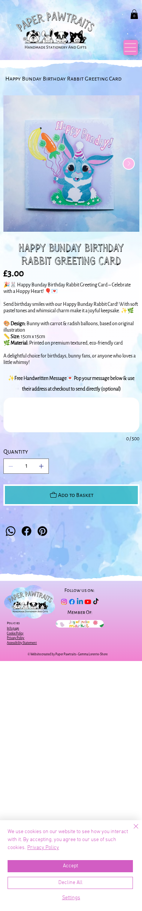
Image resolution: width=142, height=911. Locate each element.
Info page (13, 628)
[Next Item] (129, 164)
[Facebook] (26, 531)
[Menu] (130, 47)
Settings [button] (71, 898)
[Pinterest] (42, 531)
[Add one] (41, 466)
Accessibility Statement (22, 643)
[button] (134, 14)
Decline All (70, 882)
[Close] (131, 831)
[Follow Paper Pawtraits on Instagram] (64, 602)
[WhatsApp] (10, 531)
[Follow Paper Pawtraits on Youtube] (88, 602)
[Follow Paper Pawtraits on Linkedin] (80, 602)
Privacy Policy (43, 848)
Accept (70, 866)
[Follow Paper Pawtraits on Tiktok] (96, 602)
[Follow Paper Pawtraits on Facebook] (72, 602)
